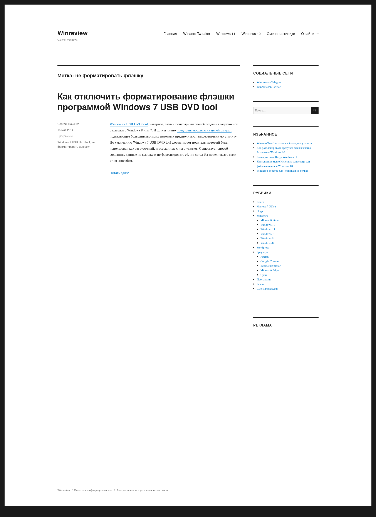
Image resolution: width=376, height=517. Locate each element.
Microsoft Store (269, 220)
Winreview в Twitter (268, 87)
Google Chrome (269, 261)
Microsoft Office (266, 206)
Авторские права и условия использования (142, 490)
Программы (64, 136)
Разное (261, 284)
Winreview (72, 32)
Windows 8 (267, 238)
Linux (260, 202)
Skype (260, 211)
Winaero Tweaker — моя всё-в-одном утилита (284, 143)
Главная (170, 33)
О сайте (307, 33)
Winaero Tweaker (196, 33)
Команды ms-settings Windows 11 (277, 157)
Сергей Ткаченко (68, 124)
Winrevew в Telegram (269, 82)
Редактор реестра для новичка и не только (282, 170)
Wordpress (263, 247)
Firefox (264, 256)
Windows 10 (251, 33)
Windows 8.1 (268, 243)
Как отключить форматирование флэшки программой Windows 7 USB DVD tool (145, 101)
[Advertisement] (286, 397)
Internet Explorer (270, 266)
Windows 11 (225, 33)
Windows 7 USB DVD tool (129, 124)
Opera (263, 275)
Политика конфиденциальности (93, 490)
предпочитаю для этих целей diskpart (204, 130)
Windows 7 (267, 234)
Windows (262, 215)
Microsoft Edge (269, 270)
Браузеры (262, 252)
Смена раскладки (281, 33)
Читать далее (119, 172)
